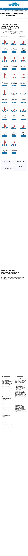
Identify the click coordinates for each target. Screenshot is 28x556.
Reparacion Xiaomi (10, 410)
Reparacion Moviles (18, 397)
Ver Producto (4, 85)
